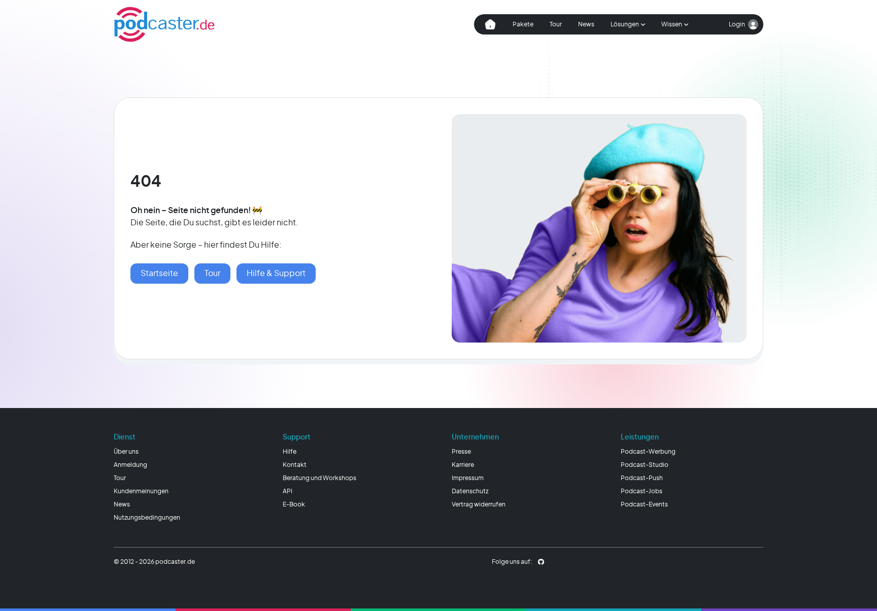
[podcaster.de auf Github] (541, 562)
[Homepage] (164, 24)
